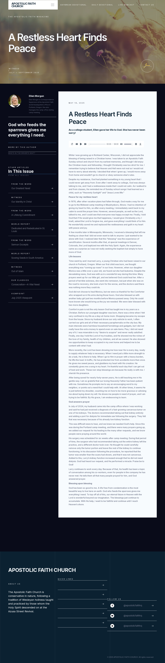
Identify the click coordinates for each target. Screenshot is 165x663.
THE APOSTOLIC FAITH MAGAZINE (28, 17)
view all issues (18, 175)
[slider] (97, 144)
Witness (14, 69)
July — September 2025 (24, 73)
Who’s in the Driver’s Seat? (21, 153)
